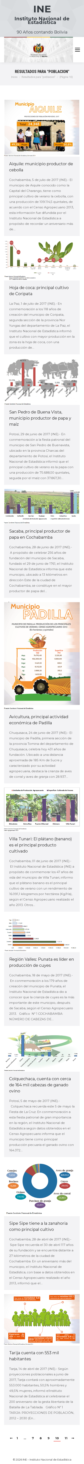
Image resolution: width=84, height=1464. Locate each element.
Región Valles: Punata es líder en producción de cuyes (41, 962)
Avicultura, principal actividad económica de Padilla (38, 719)
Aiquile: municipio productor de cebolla (41, 166)
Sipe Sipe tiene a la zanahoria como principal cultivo (38, 1226)
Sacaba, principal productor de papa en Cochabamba (39, 534)
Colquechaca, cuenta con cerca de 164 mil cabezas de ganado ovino (40, 1084)
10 (57, 1438)
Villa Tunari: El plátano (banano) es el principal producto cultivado (40, 845)
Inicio (14, 76)
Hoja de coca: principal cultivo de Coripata (39, 290)
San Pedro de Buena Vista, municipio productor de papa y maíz (40, 418)
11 (66, 1438)
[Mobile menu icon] (77, 50)
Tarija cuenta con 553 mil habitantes (34, 1355)
